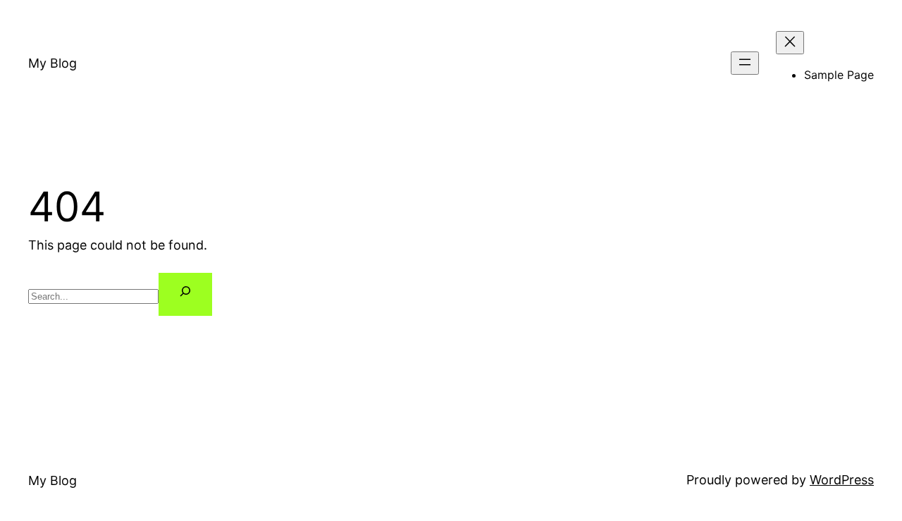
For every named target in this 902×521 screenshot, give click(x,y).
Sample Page (839, 75)
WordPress (842, 479)
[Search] (185, 294)
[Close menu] (790, 42)
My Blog (52, 63)
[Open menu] (745, 63)
